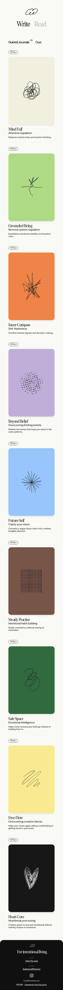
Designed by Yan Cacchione (36, 985)
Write (23, 24)
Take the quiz (31, 961)
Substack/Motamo (31, 969)
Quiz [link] (38, 42)
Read (40, 24)
